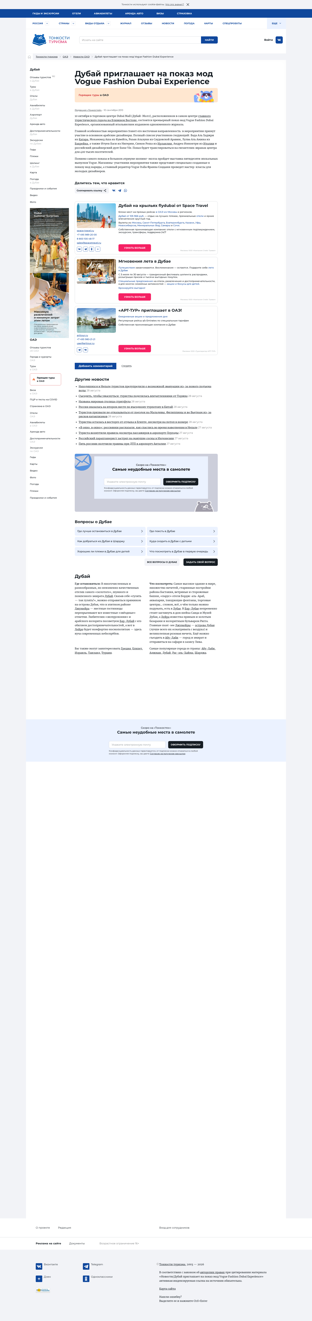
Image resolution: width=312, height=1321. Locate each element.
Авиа (103, 13)
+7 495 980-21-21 (86, 339)
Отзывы (146, 23)
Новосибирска (127, 225)
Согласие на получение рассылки (162, 490)
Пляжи (34, 156)
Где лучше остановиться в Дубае (99, 531)
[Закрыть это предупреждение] (187, 4)
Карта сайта (167, 1288)
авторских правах (212, 1272)
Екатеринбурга (175, 222)
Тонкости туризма (47, 56)
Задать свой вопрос (200, 562)
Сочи (176, 225)
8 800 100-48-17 (85, 238)
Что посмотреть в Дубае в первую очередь (179, 551)
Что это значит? (174, 4)
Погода (189, 23)
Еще (275, 23)
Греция (126, 648)
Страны (64, 23)
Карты (208, 23)
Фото (33, 202)
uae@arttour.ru (85, 343)
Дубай (35, 69)
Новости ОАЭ (81, 56)
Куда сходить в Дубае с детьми (171, 541)
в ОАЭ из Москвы (166, 211)
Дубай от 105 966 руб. (131, 216)
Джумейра (82, 608)
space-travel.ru (85, 230)
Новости (168, 23)
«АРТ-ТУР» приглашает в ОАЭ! (150, 310)
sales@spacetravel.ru (89, 242)
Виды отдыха (94, 23)
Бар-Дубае (192, 608)
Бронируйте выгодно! (131, 287)
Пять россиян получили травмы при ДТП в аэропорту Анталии (122, 443)
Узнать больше (134, 247)
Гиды (33, 149)
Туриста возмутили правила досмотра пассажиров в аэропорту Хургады (129, 432)
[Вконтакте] (114, 190)
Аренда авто (134, 13)
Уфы (197, 222)
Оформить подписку (181, 481)
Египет (137, 648)
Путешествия (126, 267)
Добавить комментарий (95, 366)
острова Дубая (204, 625)
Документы (77, 1243)
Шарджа (200, 652)
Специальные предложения (135, 281)
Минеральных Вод (148, 225)
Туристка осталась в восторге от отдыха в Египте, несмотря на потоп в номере (133, 422)
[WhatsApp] (125, 190)
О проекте (43, 1227)
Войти (268, 39)
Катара (83, 139)
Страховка (184, 13)
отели (200, 216)
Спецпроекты (232, 23)
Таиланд (94, 652)
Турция (106, 652)
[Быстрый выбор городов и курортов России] (47, 23)
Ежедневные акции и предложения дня (143, 316)
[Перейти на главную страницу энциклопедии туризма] (51, 40)
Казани (189, 222)
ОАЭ (65, 56)
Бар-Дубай (127, 621)
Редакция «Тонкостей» (88, 110)
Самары (165, 225)
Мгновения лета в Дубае (144, 261)
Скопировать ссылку (89, 190)
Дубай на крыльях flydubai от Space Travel (163, 205)
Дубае (177, 608)
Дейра (165, 616)
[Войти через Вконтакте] (279, 40)
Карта (33, 172)
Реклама (48, 1243)
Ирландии (164, 143)
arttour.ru (82, 335)
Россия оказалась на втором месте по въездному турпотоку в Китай (126, 406)
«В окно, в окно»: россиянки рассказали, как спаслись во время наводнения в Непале (138, 427)
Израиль (81, 652)
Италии (208, 143)
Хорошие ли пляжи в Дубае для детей (103, 551)
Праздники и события (43, 188)
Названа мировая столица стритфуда (105, 401)
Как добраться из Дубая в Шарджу (101, 541)
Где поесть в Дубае (162, 531)
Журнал (125, 23)
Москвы (136, 222)
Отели (76, 13)
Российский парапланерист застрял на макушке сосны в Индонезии (126, 438)
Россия (37, 23)
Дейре (79, 629)
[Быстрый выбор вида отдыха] (108, 23)
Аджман (155, 652)
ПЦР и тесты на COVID (43, 399)
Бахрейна (81, 143)
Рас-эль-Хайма (182, 652)
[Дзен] (97, 249)
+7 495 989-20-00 (87, 234)
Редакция (64, 1227)
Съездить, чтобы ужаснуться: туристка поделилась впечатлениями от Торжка (133, 396)
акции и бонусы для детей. (183, 283)
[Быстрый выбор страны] (73, 23)
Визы (160, 13)
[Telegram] (120, 190)
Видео (34, 195)
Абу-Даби (171, 637)
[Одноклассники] (91, 249)
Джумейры (183, 625)
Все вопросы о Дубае (162, 562)
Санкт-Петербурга (154, 222)
